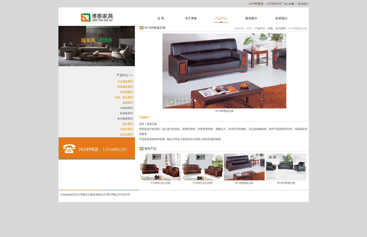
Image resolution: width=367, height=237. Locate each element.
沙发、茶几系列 (124, 97)
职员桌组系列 (125, 86)
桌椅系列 (128, 102)
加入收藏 (289, 3)
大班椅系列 (126, 108)
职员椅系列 (126, 113)
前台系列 (128, 123)
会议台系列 (126, 134)
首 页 (160, 18)
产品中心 (221, 18)
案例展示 (251, 18)
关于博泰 (191, 18)
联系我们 (303, 3)
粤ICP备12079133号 (118, 194)
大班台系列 (126, 129)
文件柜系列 (126, 92)
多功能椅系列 (125, 118)
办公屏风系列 (125, 81)
